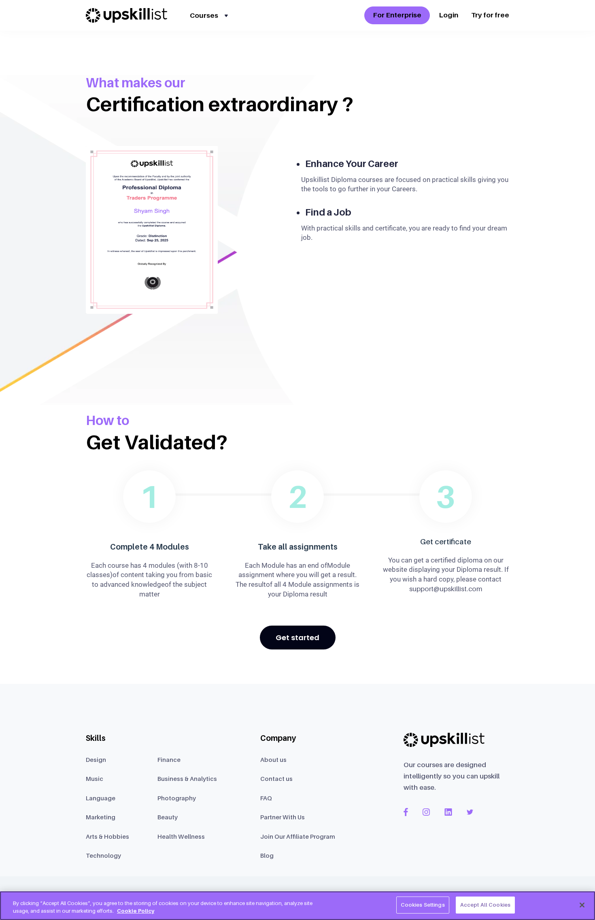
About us (273, 759)
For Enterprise (397, 15)
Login (448, 15)
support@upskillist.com (445, 589)
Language (100, 798)
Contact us (276, 778)
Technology (103, 855)
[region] (297, 905)
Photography (176, 798)
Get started (297, 637)
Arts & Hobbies (107, 836)
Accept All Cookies (485, 904)
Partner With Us (282, 817)
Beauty (167, 817)
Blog (267, 855)
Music (94, 778)
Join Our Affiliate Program (297, 836)
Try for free (490, 15)
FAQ (266, 798)
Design (96, 759)
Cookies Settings (423, 904)
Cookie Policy (135, 911)
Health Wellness (181, 836)
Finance (169, 759)
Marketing (100, 817)
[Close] (582, 905)
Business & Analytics (187, 778)
